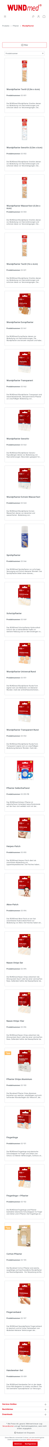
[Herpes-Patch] (24, 828)
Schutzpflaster (14, 613)
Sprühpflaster (13, 555)
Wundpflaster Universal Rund (21, 671)
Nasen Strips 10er (15, 1021)
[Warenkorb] (44, 16)
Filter (25, 45)
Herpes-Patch (13, 846)
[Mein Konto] (38, 16)
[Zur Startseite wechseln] (24, 7)
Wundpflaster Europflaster (19, 322)
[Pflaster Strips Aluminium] (24, 1061)
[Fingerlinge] (24, 1119)
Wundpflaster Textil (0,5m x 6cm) (23, 89)
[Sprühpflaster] (24, 537)
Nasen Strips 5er (14, 963)
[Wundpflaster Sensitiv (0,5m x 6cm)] (24, 129)
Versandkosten (8, 1426)
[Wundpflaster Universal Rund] (24, 653)
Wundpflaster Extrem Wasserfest (23, 497)
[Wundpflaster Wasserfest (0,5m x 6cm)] (24, 187)
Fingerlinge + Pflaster (17, 1195)
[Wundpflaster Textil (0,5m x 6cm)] (24, 71)
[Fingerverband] (24, 1294)
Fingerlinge (12, 1137)
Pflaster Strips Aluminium (19, 1079)
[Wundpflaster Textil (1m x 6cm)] (24, 246)
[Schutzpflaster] (24, 595)
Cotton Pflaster (14, 1254)
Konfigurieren (30, 1444)
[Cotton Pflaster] (24, 1235)
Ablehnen (18, 1444)
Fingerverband (13, 1312)
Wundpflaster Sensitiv (17, 438)
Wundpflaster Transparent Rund (22, 730)
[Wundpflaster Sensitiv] (24, 420)
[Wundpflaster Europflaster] (24, 304)
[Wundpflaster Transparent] (24, 362)
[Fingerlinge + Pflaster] (24, 1177)
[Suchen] (33, 16)
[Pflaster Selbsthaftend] (24, 770)
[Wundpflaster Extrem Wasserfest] (24, 479)
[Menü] (5, 16)
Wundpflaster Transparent (19, 380)
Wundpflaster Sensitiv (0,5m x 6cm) (24, 147)
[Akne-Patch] (24, 886)
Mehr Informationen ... (34, 1439)
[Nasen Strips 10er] (24, 1003)
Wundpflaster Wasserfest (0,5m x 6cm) (23, 207)
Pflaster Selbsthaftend (18, 788)
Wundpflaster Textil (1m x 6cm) (22, 264)
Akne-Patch (12, 904)
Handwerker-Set (14, 1370)
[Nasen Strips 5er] (24, 944)
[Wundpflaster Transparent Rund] (24, 711)
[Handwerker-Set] (24, 1352)
